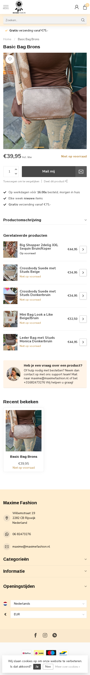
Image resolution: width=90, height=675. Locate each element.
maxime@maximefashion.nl (31, 547)
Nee (48, 667)
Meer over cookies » (67, 666)
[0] (85, 7)
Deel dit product (54, 181)
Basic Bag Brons (28, 39)
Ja (37, 667)
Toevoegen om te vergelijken (21, 181)
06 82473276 (21, 534)
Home (7, 39)
